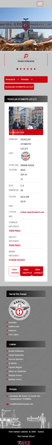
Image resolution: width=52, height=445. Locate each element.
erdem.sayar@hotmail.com (32, 212)
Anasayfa (10, 79)
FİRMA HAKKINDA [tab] (15, 271)
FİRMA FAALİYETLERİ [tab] (27, 271)
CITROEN (12, 260)
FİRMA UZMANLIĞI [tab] (38, 271)
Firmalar (25, 79)
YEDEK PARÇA (14, 231)
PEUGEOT (21, 260)
